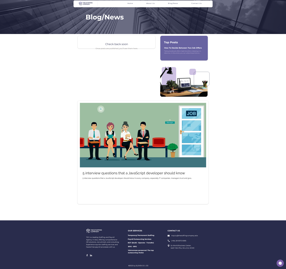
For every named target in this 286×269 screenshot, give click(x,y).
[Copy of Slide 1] (183, 91)
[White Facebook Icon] (87, 255)
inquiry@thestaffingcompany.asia (184, 236)
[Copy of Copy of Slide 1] (185, 91)
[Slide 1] (181, 91)
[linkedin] (91, 255)
